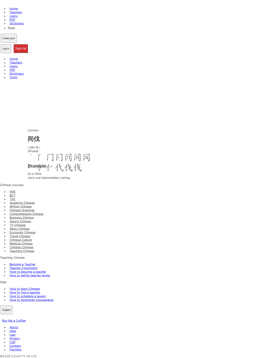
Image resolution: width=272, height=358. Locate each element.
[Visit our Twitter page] (6, 317)
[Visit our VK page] (11, 317)
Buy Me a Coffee (14, 320)
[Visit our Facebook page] (2, 317)
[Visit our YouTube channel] (15, 317)
